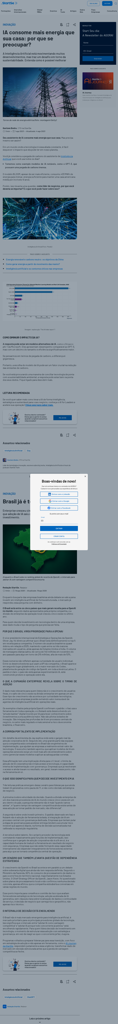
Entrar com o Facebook (60, 508)
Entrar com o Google (60, 501)
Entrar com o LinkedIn (61, 494)
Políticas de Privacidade (59, 544)
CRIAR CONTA (59, 536)
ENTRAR (59, 528)
